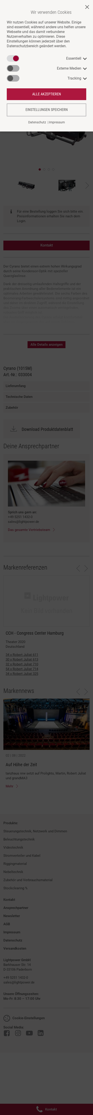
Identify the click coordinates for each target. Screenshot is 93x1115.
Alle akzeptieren (46, 94)
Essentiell (73, 58)
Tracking (74, 78)
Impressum (57, 122)
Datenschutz (37, 122)
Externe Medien (69, 68)
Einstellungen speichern (47, 110)
